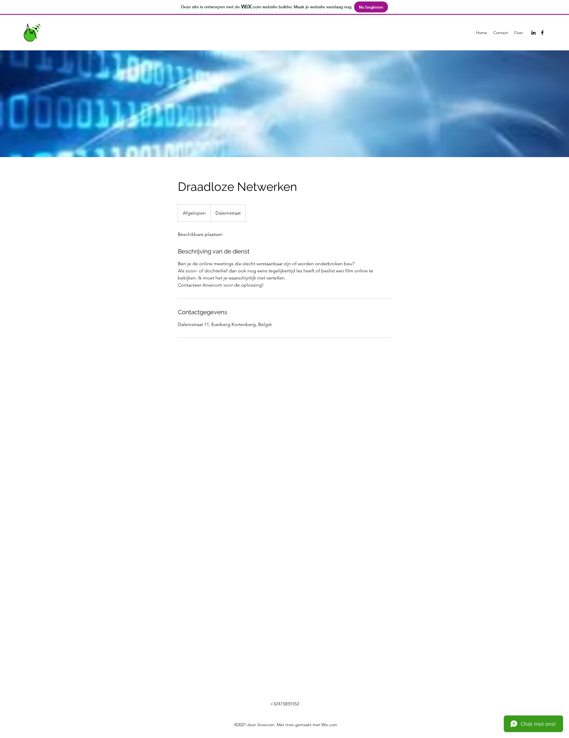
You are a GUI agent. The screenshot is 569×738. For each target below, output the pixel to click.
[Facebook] (542, 33)
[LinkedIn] (533, 33)
